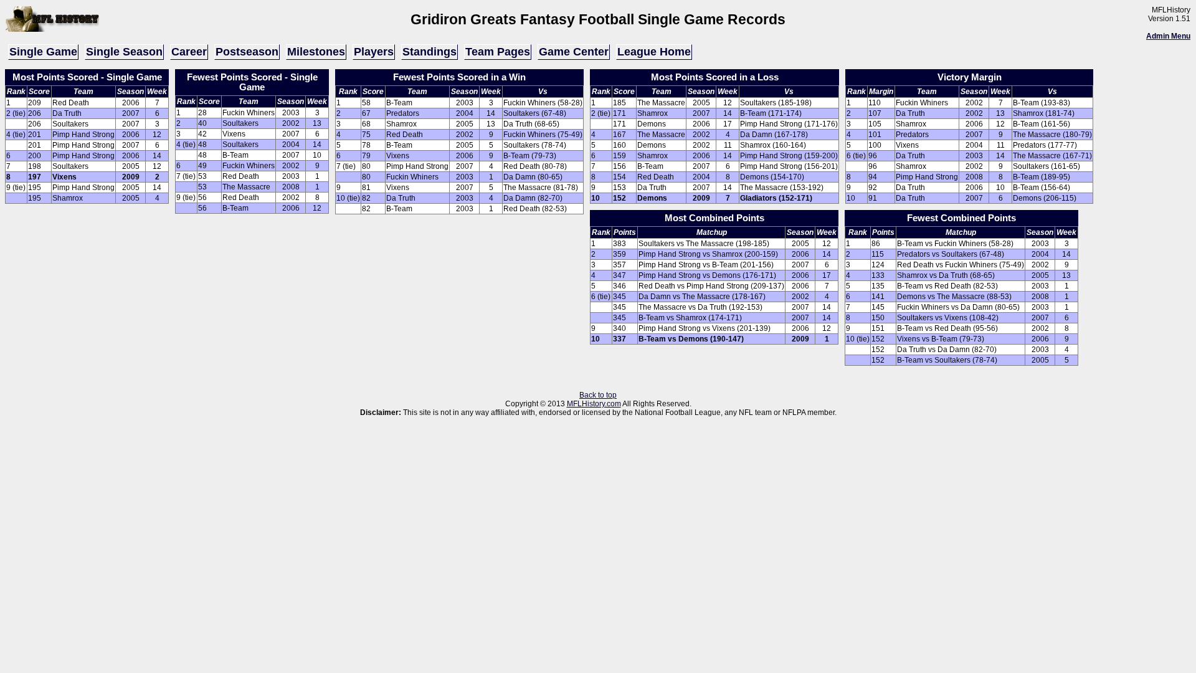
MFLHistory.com (594, 403)
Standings (429, 51)
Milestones (316, 51)
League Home (654, 51)
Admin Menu (1168, 36)
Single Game (43, 51)
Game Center (574, 51)
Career (189, 51)
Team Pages (497, 51)
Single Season (124, 51)
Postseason (247, 51)
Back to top (598, 395)
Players (374, 51)
